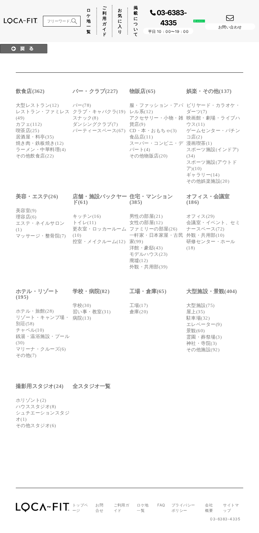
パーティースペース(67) (99, 130)
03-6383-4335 (225, 519)
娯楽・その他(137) (209, 91)
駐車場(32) (198, 318)
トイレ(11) (84, 222)
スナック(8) (85, 117)
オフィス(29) (200, 216)
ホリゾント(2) (31, 400)
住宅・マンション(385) (151, 199)
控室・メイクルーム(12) (99, 241)
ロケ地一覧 (89, 21)
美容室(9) (26, 210)
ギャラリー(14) (203, 174)
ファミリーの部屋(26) (154, 228)
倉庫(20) (139, 311)
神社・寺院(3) (201, 343)
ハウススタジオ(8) (36, 406)
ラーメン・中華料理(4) (41, 149)
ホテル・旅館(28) (35, 311)
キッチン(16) (87, 216)
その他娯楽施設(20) (207, 181)
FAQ (161, 505)
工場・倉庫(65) (148, 291)
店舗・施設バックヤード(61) (100, 199)
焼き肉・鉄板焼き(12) (40, 143)
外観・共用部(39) (149, 266)
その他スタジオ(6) (36, 425)
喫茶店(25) (27, 130)
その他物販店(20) (149, 155)
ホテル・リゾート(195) (37, 294)
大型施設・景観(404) (211, 291)
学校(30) (82, 305)
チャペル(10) (30, 330)
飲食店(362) (30, 91)
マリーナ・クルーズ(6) (41, 349)
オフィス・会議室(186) (208, 199)
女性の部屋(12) (146, 222)
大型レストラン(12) (37, 105)
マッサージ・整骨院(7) (41, 235)
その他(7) (26, 355)
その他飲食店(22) (35, 155)
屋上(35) (195, 311)
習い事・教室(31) (92, 311)
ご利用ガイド (104, 21)
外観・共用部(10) (205, 235)
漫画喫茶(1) (199, 143)
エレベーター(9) (204, 324)
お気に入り (120, 21)
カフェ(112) (29, 124)
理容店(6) (26, 216)
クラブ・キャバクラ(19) (99, 111)
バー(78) (82, 105)
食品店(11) (141, 136)
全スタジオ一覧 (92, 386)
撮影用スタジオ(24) (39, 386)
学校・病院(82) (91, 291)
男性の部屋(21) (146, 216)
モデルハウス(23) (149, 254)
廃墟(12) (139, 260)
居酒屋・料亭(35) (35, 136)
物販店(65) (142, 91)
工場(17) (139, 305)
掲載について (136, 21)
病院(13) (82, 318)
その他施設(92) (203, 349)
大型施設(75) (200, 305)
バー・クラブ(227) (95, 91)
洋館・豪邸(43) (146, 247)
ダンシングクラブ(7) (95, 124)
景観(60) (195, 330)
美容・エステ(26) (37, 196)
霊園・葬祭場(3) (204, 337)
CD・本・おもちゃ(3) (153, 130)
